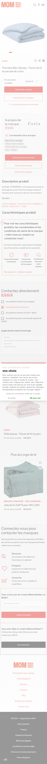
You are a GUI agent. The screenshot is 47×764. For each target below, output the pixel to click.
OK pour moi (35, 398)
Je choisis (12, 398)
